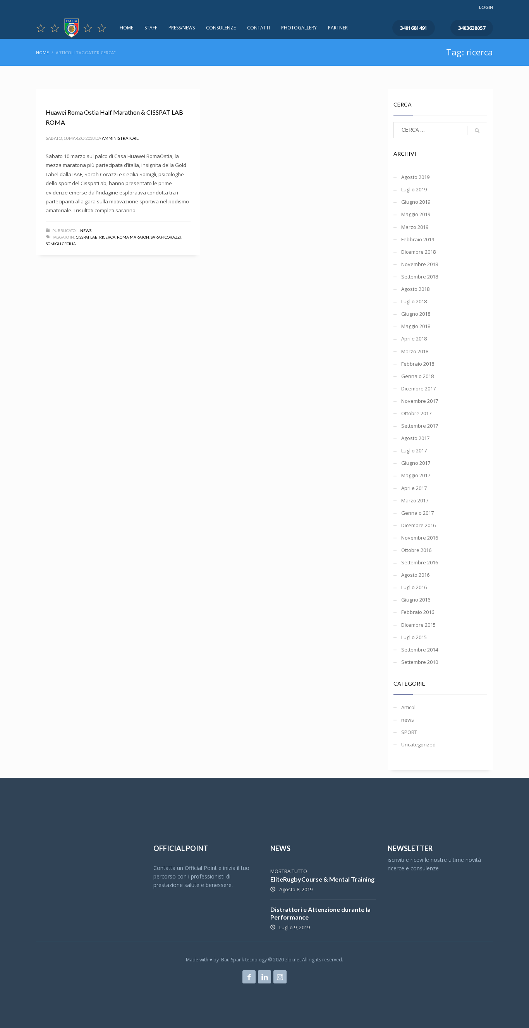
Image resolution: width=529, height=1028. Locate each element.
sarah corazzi (166, 237)
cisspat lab (87, 237)
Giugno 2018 (415, 313)
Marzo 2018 (414, 351)
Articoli (409, 707)
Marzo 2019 (414, 226)
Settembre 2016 (419, 562)
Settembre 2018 (419, 276)
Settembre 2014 (419, 649)
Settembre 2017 (419, 425)
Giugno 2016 (415, 599)
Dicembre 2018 (418, 251)
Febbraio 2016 (417, 612)
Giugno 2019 (415, 201)
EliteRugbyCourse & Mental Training (322, 879)
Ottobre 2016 (416, 550)
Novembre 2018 (419, 264)
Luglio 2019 (414, 189)
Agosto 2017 (415, 438)
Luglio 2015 (414, 637)
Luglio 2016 (414, 587)
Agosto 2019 (415, 177)
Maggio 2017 (415, 475)
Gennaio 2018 (417, 376)
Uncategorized (418, 744)
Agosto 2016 (415, 574)
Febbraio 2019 (417, 239)
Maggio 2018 (415, 326)
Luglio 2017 (414, 450)
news (85, 230)
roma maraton (133, 237)
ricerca (107, 237)
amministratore (120, 138)
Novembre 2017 (419, 400)
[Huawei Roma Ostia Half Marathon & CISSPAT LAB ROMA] (45, 93)
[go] (477, 130)
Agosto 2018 (415, 288)
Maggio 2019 (415, 214)
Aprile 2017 (414, 488)
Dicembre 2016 (418, 525)
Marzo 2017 (414, 500)
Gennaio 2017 (417, 512)
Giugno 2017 (415, 462)
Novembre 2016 (419, 537)
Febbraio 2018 (417, 363)
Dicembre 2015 (418, 624)
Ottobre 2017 (416, 413)
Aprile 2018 (414, 338)
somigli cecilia (61, 243)
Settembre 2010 (419, 661)
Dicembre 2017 (418, 388)
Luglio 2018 (414, 301)
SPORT (409, 732)
